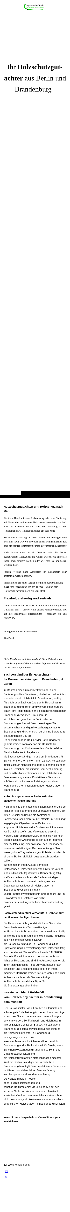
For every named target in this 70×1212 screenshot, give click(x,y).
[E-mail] (6, 1171)
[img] (35, 7)
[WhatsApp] (6, 1177)
